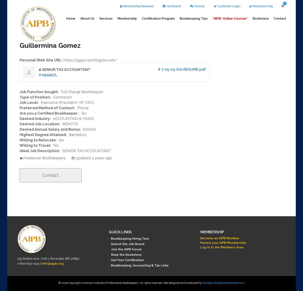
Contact (280, 18)
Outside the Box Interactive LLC (223, 282)
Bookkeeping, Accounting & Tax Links (140, 265)
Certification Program (158, 18)
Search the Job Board (127, 244)
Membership (127, 18)
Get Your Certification (127, 260)
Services (106, 18)
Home (70, 18)
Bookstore (261, 18)
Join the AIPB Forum (126, 249)
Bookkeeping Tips (194, 18)
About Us (87, 18)
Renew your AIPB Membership (223, 243)
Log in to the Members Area (221, 247)
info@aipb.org (52, 263)
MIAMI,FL (50, 75)
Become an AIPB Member (219, 238)
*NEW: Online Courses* (230, 18)
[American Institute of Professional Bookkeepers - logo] (38, 24)
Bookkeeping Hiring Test (130, 239)
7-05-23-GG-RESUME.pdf (183, 69)
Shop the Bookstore (126, 255)
